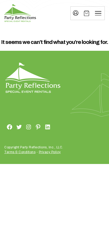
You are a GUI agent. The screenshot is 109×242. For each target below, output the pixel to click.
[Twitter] (13, 127)
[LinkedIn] (41, 127)
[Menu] (98, 13)
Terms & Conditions (19, 152)
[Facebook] (3, 127)
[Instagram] (22, 127)
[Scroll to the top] (92, 209)
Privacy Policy (50, 152)
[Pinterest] (32, 127)
